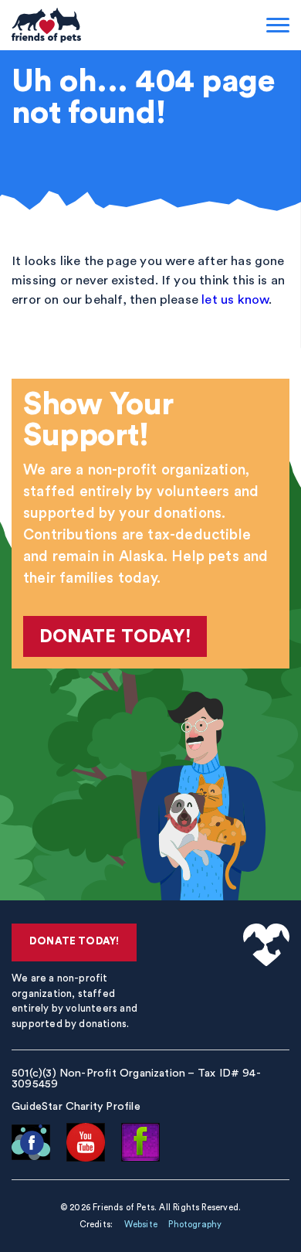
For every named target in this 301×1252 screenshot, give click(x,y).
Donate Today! (115, 636)
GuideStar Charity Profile (76, 1106)
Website (140, 1224)
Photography (195, 1224)
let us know (235, 299)
